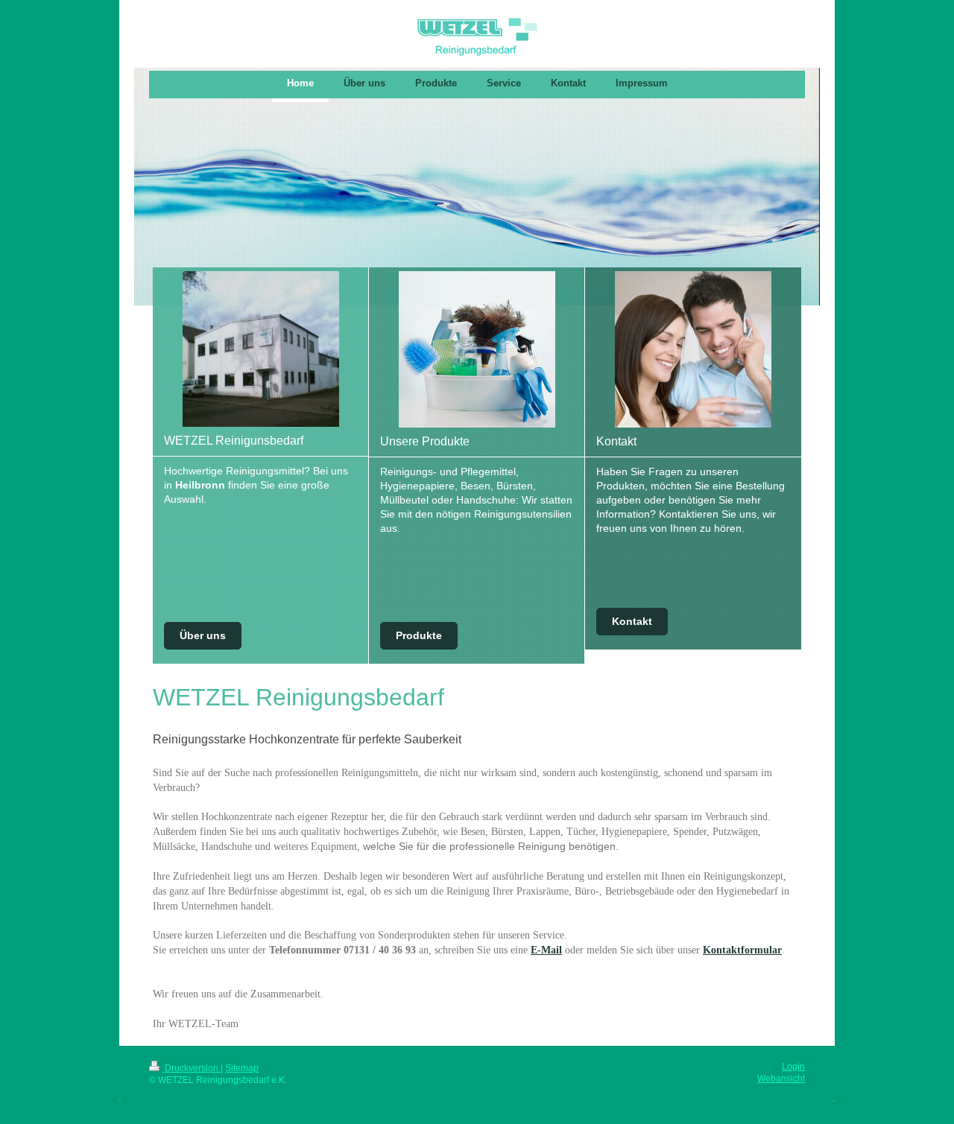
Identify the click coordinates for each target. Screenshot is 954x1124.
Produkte (419, 635)
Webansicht (781, 1078)
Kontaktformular (742, 950)
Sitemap (242, 1068)
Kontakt (632, 621)
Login (793, 1066)
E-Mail (546, 950)
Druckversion (191, 1068)
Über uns (203, 635)
